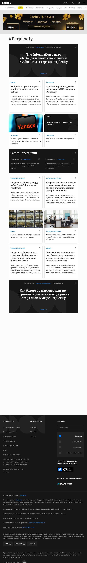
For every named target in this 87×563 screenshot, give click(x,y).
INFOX (31, 544)
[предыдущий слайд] (72, 153)
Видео (59, 8)
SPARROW (19, 544)
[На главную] (6, 3)
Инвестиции (40, 47)
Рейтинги (29, 8)
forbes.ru (23, 495)
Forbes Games (13, 8)
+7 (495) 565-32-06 (28, 527)
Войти (66, 3)
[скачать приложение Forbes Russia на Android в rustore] (65, 469)
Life (65, 8)
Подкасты (50, 8)
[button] (84, 3)
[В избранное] (75, 47)
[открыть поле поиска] (79, 3)
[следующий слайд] (75, 153)
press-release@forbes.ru (37, 523)
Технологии (14, 135)
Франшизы (39, 8)
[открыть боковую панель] (73, 3)
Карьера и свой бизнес (18, 178)
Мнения (13, 82)
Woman (72, 8)
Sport (79, 8)
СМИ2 (6, 544)
